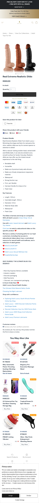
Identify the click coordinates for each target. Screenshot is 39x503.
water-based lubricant (16, 223)
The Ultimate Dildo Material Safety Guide (16, 288)
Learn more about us (8, 491)
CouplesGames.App (11, 255)
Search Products (12, 457)
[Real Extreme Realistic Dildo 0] (19, 55)
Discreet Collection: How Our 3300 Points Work (20, 309)
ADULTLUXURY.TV (11, 249)
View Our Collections (22, 33)
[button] (19, 22)
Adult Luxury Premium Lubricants (16, 317)
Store (11, 33)
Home (5, 33)
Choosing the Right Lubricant (12, 291)
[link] (20, 7)
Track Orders (12, 464)
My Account (27, 457)
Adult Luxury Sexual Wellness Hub (16, 252)
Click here (6, 228)
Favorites (27, 464)
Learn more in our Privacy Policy (11, 488)
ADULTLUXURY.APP (11, 246)
